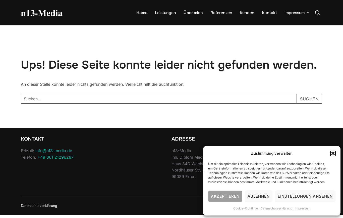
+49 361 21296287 (55, 157)
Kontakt (269, 12)
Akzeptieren (225, 196)
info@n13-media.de (53, 150)
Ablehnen (259, 196)
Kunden (247, 12)
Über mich (193, 12)
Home (141, 12)
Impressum (303, 208)
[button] (332, 153)
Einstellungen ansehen (305, 196)
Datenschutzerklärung (276, 208)
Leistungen (165, 12)
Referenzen (221, 12)
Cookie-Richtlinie (245, 208)
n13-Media (42, 12)
